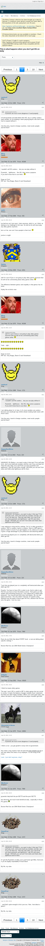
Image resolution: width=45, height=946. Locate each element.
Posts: (19, 103)
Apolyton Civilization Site (9, 940)
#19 (43, 274)
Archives (22, 15)
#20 (43, 328)
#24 (43, 582)
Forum (7, 15)
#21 (43, 395)
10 (33, 69)
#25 (43, 636)
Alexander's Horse (8, 725)
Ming (3, 154)
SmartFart (4, 831)
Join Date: (4, 103)
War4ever (4, 626)
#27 (43, 735)
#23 (43, 508)
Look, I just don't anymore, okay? (11, 757)
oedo (3, 210)
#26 (43, 685)
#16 (43, 107)
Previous (7, 69)
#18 (43, 220)
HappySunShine (7, 449)
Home (2, 928)
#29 (43, 841)
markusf (4, 97)
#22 (43, 459)
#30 (43, 901)
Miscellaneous (14, 15)
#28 (43, 793)
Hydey (3, 264)
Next (41, 69)
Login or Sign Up (37, 1)
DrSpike (4, 675)
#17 (43, 166)
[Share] (43, 102)
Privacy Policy (42, 940)
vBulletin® (34, 942)
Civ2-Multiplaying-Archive (34, 15)
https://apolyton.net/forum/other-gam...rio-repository (18, 26)
